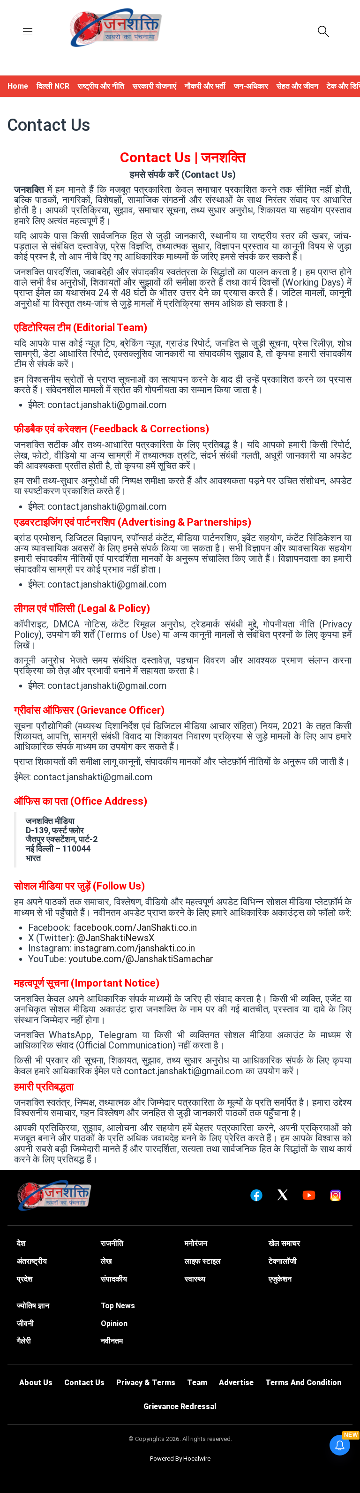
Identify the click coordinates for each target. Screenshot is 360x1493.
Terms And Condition (303, 1382)
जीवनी (25, 1323)
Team (197, 1382)
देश (21, 1243)
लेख (106, 1261)
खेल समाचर (284, 1243)
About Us (35, 1382)
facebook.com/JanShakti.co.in (135, 927)
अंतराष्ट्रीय (32, 1261)
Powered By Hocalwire (180, 1458)
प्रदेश (24, 1278)
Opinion (114, 1323)
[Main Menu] (27, 32)
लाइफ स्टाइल (203, 1261)
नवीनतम (112, 1340)
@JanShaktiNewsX (115, 938)
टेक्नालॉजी (283, 1261)
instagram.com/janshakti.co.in (134, 948)
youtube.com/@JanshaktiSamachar (140, 959)
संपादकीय (114, 1278)
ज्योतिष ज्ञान (33, 1305)
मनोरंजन (196, 1243)
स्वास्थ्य (195, 1278)
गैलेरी (24, 1340)
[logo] (116, 28)
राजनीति (112, 1243)
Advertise (236, 1382)
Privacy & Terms (145, 1382)
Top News (118, 1305)
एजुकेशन (280, 1278)
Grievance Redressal (180, 1406)
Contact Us (84, 1382)
